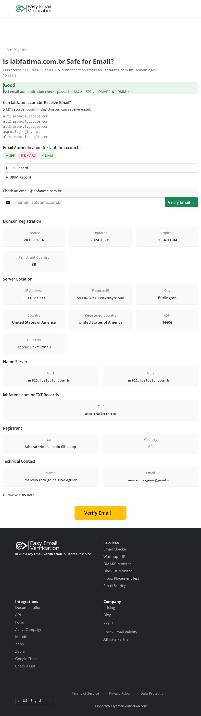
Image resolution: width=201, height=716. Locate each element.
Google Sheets (27, 658)
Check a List (25, 666)
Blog (107, 614)
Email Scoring (114, 585)
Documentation (28, 607)
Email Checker (115, 549)
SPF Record (19, 168)
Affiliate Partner (116, 639)
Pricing (109, 607)
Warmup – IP (114, 556)
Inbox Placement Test (121, 578)
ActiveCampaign (28, 629)
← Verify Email (15, 49)
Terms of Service (85, 693)
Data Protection (153, 693)
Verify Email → (181, 202)
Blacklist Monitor (117, 570)
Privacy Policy (120, 693)
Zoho (19, 643)
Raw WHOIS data (21, 495)
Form (19, 622)
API (18, 614)
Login (108, 622)
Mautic (21, 636)
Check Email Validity (120, 631)
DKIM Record (20, 177)
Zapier (20, 651)
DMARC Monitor (117, 563)
